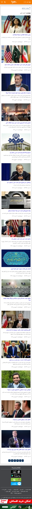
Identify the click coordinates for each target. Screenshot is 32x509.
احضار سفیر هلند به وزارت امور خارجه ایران (21, 269)
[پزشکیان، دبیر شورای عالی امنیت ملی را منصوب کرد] (16, 172)
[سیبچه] (16, 472)
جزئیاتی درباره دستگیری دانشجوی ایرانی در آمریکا (19, 390)
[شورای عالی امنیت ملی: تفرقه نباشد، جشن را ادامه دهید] (16, 54)
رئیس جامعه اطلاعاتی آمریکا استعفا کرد (22, 35)
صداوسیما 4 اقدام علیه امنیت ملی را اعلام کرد (20, 153)
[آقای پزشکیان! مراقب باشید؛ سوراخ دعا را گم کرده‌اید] (16, 319)
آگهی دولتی (8, 491)
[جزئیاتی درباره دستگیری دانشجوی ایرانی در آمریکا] (16, 379)
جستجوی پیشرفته (17, 493)
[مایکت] (16, 484)
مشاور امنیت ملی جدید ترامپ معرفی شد (21, 239)
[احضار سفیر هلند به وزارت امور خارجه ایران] (16, 258)
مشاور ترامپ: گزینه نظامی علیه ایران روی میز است (19, 449)
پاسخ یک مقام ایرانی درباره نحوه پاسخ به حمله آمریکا (18, 93)
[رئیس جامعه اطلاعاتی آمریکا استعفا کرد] (16, 24)
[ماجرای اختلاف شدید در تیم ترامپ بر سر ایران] (16, 349)
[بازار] (16, 480)
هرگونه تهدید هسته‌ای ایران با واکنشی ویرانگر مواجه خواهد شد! (17, 299)
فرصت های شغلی (24, 491)
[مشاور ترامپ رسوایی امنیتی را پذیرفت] (16, 409)
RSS (11, 493)
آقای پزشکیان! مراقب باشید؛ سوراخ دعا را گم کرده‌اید (18, 330)
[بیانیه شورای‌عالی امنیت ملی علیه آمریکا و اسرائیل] (16, 200)
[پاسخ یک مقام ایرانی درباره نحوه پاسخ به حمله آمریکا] (16, 82)
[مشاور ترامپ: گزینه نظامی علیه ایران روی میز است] (16, 439)
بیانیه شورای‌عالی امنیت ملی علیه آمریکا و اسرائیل (19, 211)
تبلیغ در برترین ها (15, 491)
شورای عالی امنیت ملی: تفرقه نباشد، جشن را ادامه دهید (18, 65)
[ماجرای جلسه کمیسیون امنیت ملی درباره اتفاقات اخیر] (16, 112)
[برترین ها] (14, 2)
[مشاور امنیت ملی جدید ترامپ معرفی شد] (16, 228)
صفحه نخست (28, 489)
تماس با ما (4, 489)
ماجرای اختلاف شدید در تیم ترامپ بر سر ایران (20, 360)
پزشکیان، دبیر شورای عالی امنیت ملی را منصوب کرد (19, 182)
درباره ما (10, 489)
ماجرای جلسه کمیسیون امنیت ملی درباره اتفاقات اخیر (18, 123)
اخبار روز (22, 489)
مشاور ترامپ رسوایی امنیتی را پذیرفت (22, 420)
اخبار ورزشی (15, 489)
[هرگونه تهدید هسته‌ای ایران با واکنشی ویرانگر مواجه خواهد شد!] (16, 288)
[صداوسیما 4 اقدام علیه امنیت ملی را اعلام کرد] (16, 142)
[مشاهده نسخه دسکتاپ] (2, 2)
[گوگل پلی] (16, 476)
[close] (1, 498)
